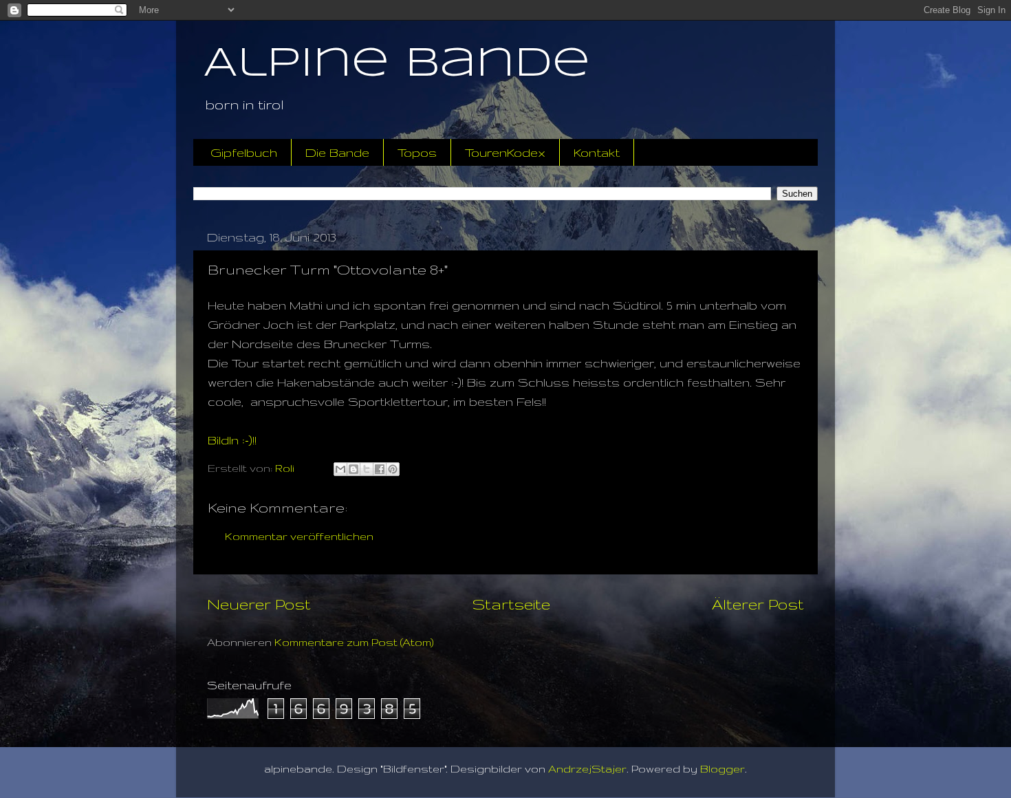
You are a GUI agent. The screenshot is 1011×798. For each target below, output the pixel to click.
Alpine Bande (397, 64)
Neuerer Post (259, 604)
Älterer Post (758, 604)
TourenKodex (505, 152)
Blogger (722, 769)
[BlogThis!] (353, 469)
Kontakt (597, 152)
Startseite (511, 604)
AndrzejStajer (587, 769)
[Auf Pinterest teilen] (393, 469)
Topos (417, 152)
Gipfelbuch (243, 152)
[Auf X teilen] (366, 469)
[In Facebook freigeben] (380, 469)
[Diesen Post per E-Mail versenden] (340, 469)
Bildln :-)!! (232, 439)
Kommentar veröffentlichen (299, 536)
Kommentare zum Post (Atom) (354, 642)
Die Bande (337, 152)
